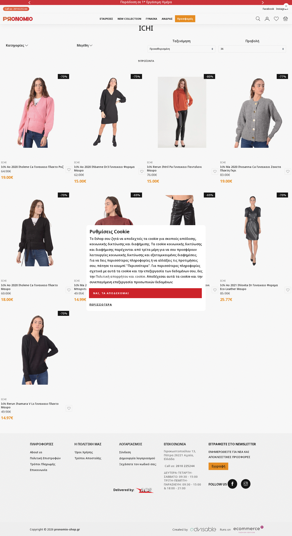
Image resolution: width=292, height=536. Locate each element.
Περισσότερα (100, 304)
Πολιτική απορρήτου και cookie (120, 276)
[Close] (286, 6)
